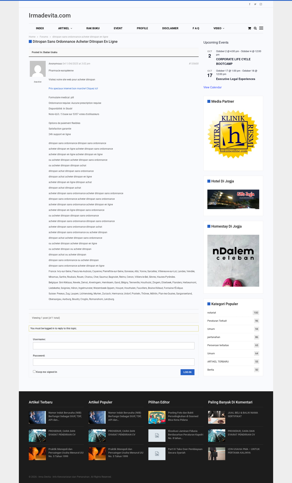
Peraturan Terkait (217, 320)
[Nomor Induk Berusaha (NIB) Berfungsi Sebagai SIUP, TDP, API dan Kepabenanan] (37, 417)
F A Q (196, 28)
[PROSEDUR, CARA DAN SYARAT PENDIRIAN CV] (37, 435)
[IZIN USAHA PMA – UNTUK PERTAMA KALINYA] (216, 453)
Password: (39, 355)
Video (217, 28)
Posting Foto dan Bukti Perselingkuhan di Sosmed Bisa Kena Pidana (183, 416)
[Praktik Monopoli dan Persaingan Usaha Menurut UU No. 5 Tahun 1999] (37, 453)
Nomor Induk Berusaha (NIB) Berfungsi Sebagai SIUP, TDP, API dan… (64, 416)
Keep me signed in (46, 372)
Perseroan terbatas (218, 345)
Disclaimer (170, 28)
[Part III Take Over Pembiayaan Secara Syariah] (156, 453)
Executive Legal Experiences (235, 79)
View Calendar (212, 87)
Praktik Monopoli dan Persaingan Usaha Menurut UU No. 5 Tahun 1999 (66, 453)
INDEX (40, 28)
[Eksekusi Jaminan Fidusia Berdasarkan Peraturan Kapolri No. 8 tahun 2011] (156, 435)
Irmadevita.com (50, 15)
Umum (211, 328)
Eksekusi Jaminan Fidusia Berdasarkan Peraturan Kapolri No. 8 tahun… (185, 434)
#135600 (194, 63)
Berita (210, 369)
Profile (142, 28)
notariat (211, 312)
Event (118, 28)
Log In (187, 372)
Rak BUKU (93, 28)
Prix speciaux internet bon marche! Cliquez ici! (73, 88)
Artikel (63, 28)
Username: (39, 339)
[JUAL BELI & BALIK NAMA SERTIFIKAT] (216, 417)
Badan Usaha (50, 52)
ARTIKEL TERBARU (218, 361)
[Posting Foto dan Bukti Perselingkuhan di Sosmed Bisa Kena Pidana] (156, 417)
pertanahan (213, 337)
